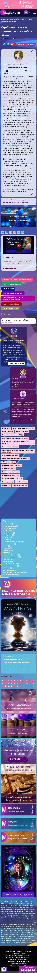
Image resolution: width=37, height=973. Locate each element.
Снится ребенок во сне (10, 475)
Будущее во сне (9, 532)
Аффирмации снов (9, 528)
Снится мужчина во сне (10, 472)
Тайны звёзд (7, 568)
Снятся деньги (7, 482)
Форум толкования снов (11, 574)
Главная (3, 19)
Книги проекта (7, 550)
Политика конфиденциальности (18, 961)
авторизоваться (7, 322)
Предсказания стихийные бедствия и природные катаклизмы (17, 451)
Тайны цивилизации (9, 570)
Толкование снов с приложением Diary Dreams (17, 279)
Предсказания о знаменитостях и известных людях (16, 442)
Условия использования (18, 963)
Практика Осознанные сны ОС (12, 435)
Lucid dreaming (7, 524)
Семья (7, 546)
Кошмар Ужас (7, 431)
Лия (4, 338)
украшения (8, 202)
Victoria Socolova (18, 398)
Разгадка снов (9, 535)
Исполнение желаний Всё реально (13, 659)
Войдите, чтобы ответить (16, 363)
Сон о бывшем (21, 482)
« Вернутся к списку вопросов (8, 38)
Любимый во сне (22, 431)
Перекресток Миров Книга (11, 554)
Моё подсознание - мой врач (13, 541)
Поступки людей (10, 543)
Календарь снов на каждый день (13, 293)
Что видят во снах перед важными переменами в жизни (17, 663)
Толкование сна (20, 485)
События (8, 548)
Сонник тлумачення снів (11, 565)
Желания (6, 428)
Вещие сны (7, 530)
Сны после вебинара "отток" (12, 478)
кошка (17, 202)
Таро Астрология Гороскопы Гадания (14, 572)
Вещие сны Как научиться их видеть (14, 669)
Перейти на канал (9, 268)
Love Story (8, 537)
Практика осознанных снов (11, 557)
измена (25, 202)
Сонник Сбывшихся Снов (10, 308)
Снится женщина (8, 468)
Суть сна (6, 485)
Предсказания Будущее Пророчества (15, 438)
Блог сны (10, 19)
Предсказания (8, 559)
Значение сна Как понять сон (23, 428)
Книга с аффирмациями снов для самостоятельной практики (13, 298)
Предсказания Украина (10, 455)
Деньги (7, 539)
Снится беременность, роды (12, 465)
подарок (21, 200)
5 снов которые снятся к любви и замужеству (16, 667)
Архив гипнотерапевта (10, 526)
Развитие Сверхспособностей (12, 284)
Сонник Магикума (8, 288)
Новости (6, 552)
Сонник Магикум (9, 561)
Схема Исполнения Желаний (11, 304)
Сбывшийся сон (8, 462)
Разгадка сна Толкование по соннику (15, 458)
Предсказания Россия (10, 447)
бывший (11, 200)
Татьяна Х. (9, 64)
